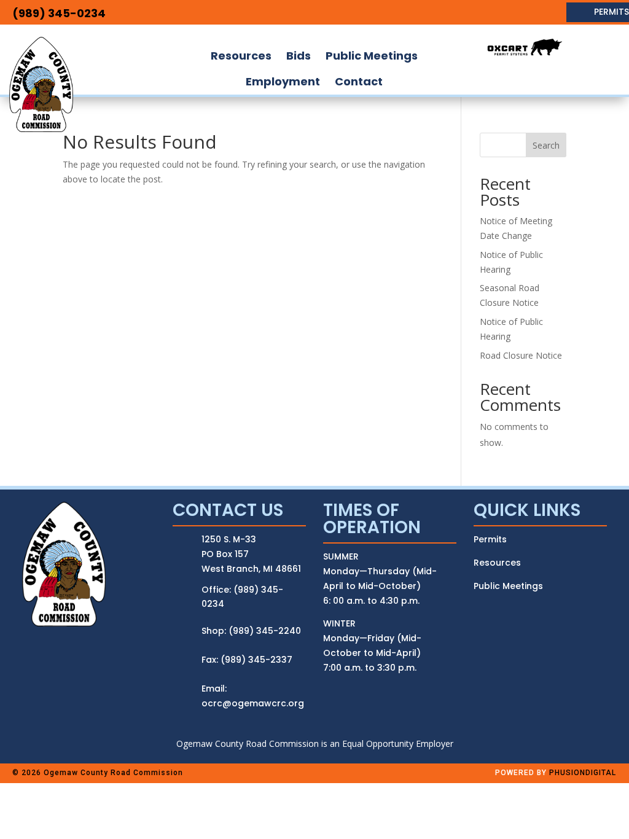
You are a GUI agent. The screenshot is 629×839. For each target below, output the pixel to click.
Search (546, 145)
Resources (497, 562)
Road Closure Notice (521, 355)
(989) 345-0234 (59, 13)
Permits (490, 539)
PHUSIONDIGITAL (582, 772)
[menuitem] (241, 56)
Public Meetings (508, 586)
